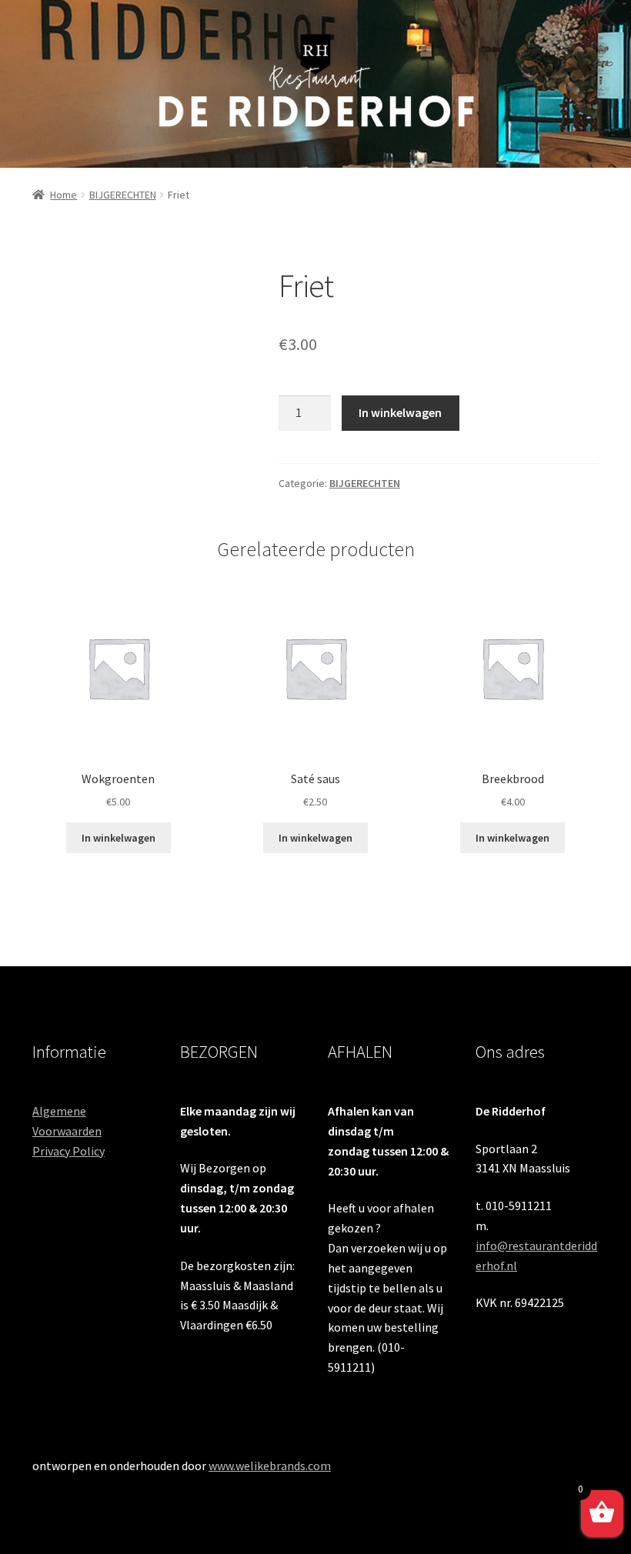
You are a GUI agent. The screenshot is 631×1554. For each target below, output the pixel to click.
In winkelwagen (400, 412)
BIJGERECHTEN (122, 195)
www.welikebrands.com (270, 1465)
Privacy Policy (68, 1151)
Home (63, 195)
